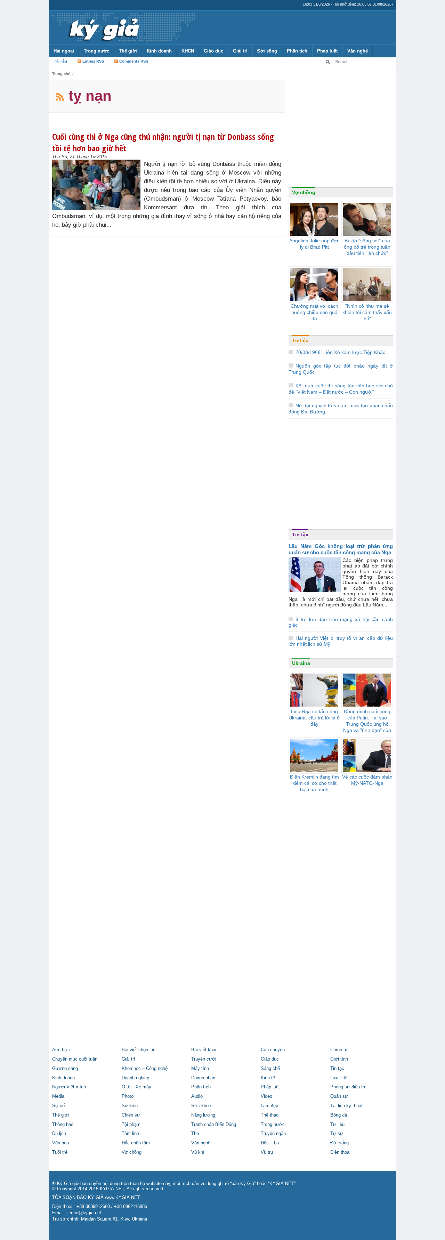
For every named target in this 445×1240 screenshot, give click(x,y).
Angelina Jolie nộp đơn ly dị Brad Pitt (314, 244)
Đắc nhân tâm (136, 1143)
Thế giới (128, 51)
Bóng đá (338, 1115)
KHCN (187, 51)
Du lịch (59, 1133)
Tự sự (336, 1133)
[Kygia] (103, 27)
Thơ (195, 1133)
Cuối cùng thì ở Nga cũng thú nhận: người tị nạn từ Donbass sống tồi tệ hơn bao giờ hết (163, 142)
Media (58, 1096)
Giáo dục (213, 51)
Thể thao (269, 1115)
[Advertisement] (341, 135)
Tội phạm (131, 1124)
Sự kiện (130, 1105)
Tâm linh (130, 1133)
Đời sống (267, 51)
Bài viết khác (204, 1049)
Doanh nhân (203, 1078)
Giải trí (240, 51)
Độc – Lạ (270, 1143)
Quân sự (339, 1096)
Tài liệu (60, 61)
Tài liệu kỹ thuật (346, 1105)
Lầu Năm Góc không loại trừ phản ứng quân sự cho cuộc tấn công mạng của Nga (341, 549)
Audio (197, 1096)
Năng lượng (203, 1115)
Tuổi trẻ (59, 1152)
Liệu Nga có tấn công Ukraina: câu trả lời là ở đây (314, 718)
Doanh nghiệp (135, 1078)
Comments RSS (133, 61)
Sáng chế (270, 1068)
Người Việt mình (69, 1087)
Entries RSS (93, 61)
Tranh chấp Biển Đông (213, 1124)
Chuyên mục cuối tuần (74, 1059)
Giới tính (339, 1059)
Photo (128, 1096)
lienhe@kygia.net (83, 1212)
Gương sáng (65, 1068)
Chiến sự (131, 1115)
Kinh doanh (159, 51)
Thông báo (62, 1124)
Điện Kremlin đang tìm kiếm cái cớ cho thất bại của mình (314, 783)
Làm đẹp (269, 1105)
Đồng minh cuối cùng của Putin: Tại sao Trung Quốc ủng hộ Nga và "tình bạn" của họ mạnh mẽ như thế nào (367, 727)
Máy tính (200, 1068)
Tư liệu (300, 340)
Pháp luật (327, 51)
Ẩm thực (61, 1049)
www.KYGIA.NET (122, 1197)
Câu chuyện (273, 1049)
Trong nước (96, 51)
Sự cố (58, 1105)
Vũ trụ (267, 1152)
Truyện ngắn (273, 1133)
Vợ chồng (303, 192)
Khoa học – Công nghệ (145, 1068)
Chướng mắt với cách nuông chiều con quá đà (314, 312)
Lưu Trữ (338, 1078)
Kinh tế (268, 1078)
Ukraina (301, 663)
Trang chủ (61, 74)
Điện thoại (340, 1152)
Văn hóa (60, 1143)
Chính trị (338, 1049)
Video (266, 1096)
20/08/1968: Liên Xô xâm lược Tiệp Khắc (340, 352)
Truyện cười (203, 1059)
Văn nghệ (357, 51)
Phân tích (297, 51)
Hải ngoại (64, 51)
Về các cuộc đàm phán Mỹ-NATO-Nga (367, 780)
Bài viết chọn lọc (138, 1049)
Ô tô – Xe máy (136, 1087)
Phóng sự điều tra (348, 1087)
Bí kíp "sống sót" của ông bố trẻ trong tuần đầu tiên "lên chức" (367, 247)
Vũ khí (197, 1152)
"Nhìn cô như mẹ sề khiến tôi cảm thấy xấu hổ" (367, 312)
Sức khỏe (201, 1105)
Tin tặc (300, 534)
